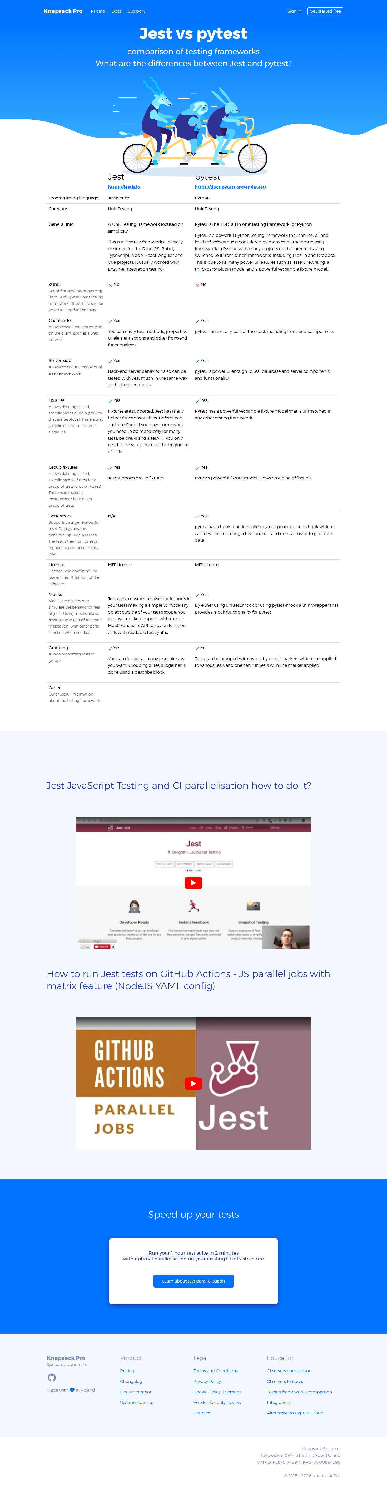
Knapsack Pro (63, 11)
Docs (116, 11)
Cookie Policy (207, 1392)
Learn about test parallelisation (193, 1281)
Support (136, 11)
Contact (202, 1413)
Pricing (98, 11)
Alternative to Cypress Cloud (295, 1413)
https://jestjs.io (124, 187)
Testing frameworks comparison (299, 1392)
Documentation (136, 1392)
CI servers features (285, 1381)
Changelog (131, 1381)
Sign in (294, 11)
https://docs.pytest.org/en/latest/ (230, 187)
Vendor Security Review (217, 1403)
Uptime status (135, 1403)
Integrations (279, 1403)
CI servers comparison (289, 1371)
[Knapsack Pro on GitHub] (52, 1377)
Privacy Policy (207, 1381)
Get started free (325, 11)
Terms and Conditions (216, 1371)
